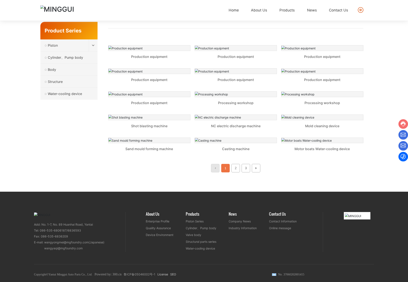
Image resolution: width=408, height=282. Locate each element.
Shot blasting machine (149, 123)
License (162, 274)
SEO (173, 274)
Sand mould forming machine (149, 147)
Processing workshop (236, 100)
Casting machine (236, 147)
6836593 (74, 230)
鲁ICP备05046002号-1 (139, 274)
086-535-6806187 (53, 230)
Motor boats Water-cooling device (322, 147)
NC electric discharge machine (236, 123)
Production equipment (149, 54)
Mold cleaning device (322, 123)
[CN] (360, 10)
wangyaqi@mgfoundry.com (63, 248)
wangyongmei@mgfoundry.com (66, 242)
